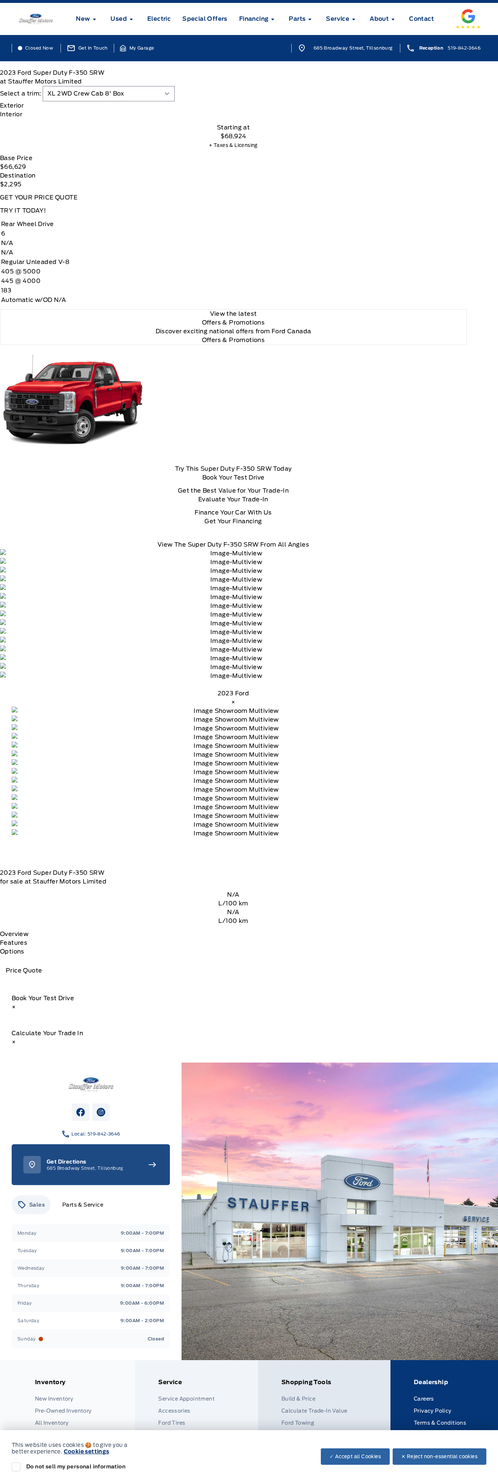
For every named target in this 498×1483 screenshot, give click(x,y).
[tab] (233, 105)
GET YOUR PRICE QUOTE (38, 197)
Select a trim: (20, 93)
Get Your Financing (233, 521)
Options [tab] (12, 951)
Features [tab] (13, 942)
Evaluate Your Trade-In (233, 499)
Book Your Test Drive (233, 477)
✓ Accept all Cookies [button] (355, 1456)
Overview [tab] (14, 934)
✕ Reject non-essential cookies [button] (439, 1456)
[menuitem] (87, 19)
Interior (11, 114)
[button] (137, 48)
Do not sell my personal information (75, 1467)
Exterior (12, 105)
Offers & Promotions (233, 340)
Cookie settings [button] (86, 1451)
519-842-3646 (464, 48)
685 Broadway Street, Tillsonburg (353, 48)
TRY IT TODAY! (23, 210)
